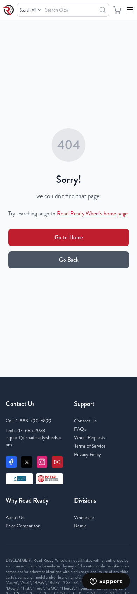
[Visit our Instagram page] (42, 462)
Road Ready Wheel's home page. (93, 213)
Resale (80, 525)
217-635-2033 (30, 430)
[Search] (102, 9)
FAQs (80, 429)
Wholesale (84, 517)
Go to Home (68, 237)
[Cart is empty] (117, 10)
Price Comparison (23, 525)
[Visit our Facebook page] (11, 462)
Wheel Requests (89, 437)
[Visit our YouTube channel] (57, 462)
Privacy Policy (87, 454)
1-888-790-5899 (33, 420)
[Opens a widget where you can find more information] (105, 581)
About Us (15, 517)
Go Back (68, 260)
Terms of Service (89, 445)
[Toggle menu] (130, 10)
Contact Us (85, 420)
